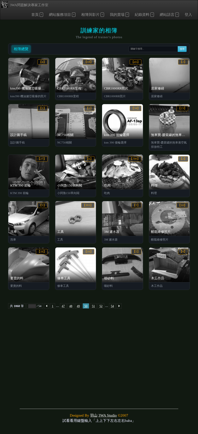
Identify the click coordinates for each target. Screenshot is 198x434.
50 (85, 306)
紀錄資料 (142, 15)
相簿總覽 (21, 49)
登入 (188, 15)
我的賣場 (117, 15)
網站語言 (167, 15)
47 (63, 306)
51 (93, 306)
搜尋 (182, 49)
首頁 (35, 15)
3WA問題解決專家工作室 (29, 5)
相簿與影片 (90, 15)
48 (70, 306)
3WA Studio (107, 415)
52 (100, 306)
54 (112, 306)
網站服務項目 (60, 15)
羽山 (93, 415)
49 (78, 306)
